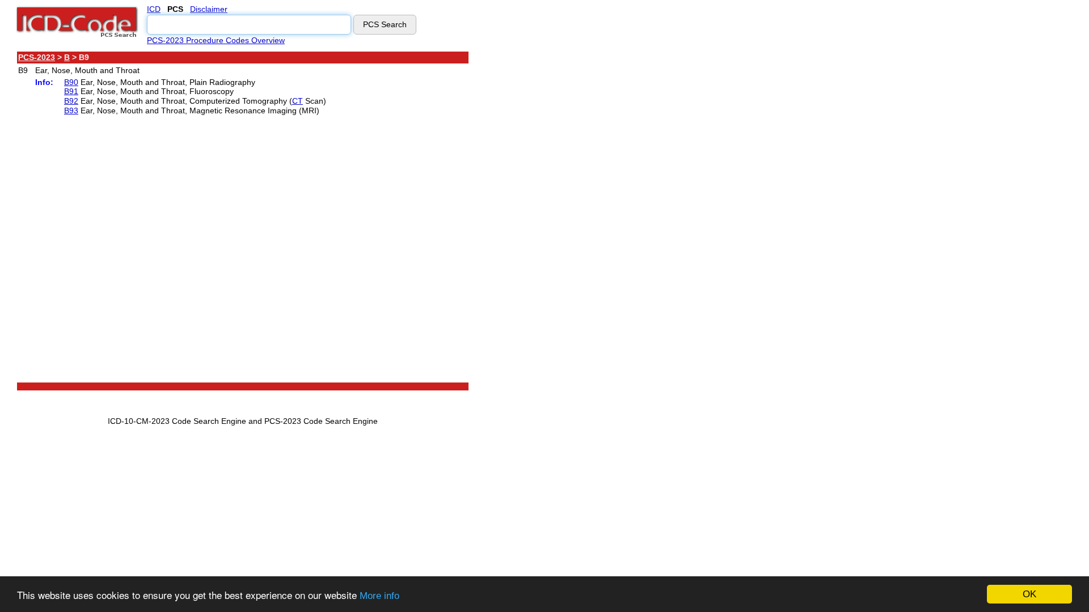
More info (379, 595)
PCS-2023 (36, 57)
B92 (71, 100)
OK (1029, 594)
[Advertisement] (570, 220)
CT (297, 100)
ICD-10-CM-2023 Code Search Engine (177, 421)
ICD (154, 9)
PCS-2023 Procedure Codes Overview (216, 40)
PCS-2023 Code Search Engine (321, 421)
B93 (71, 110)
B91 (71, 91)
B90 (71, 82)
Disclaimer (208, 9)
